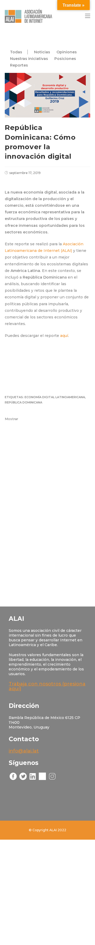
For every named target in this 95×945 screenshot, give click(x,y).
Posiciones (65, 58)
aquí (64, 335)
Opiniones (66, 52)
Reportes (19, 65)
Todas (16, 52)
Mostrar (11, 419)
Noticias (42, 52)
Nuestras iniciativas (29, 58)
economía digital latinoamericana (55, 397)
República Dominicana (23, 402)
